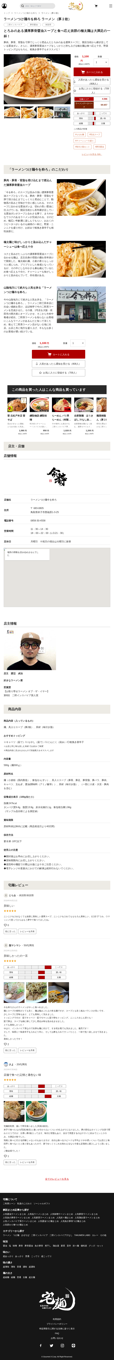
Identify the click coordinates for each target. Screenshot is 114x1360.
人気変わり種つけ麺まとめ (15, 1224)
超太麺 (32, 1277)
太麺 (25, 1277)
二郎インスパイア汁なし (61, 1235)
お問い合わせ (57, 1338)
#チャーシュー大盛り (84, 141)
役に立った (10, 931)
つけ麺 (16, 1235)
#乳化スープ (94, 134)
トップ (7, 13)
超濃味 (32, 1267)
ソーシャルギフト (42, 1203)
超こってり (46, 1256)
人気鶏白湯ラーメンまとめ (87, 1217)
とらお (12, 895)
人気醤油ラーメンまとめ (14, 1214)
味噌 (15, 1246)
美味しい (9, 905)
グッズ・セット (96, 1246)
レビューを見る (92, 154)
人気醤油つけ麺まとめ (48, 1221)
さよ (11, 1064)
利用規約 (57, 1319)
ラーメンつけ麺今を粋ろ (25, 13)
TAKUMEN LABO (82, 1235)
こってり (35, 1256)
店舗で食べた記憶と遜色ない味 (22, 1074)
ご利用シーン (9, 1203)
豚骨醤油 (29, 1246)
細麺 (13, 1277)
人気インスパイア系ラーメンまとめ (19, 1221)
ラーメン (7, 1235)
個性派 (84, 1246)
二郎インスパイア (39, 1235)
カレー (95, 1235)
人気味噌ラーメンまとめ (61, 1214)
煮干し (48, 1246)
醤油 (5, 1246)
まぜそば (25, 1235)
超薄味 (6, 1267)
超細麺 (6, 1277)
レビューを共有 (27, 931)
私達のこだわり (24, 1203)
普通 (27, 1256)
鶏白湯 (56, 1246)
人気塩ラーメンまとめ (38, 1214)
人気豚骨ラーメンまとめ (86, 1214)
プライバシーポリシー (57, 1324)
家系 (63, 1246)
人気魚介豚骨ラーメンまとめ (16, 1217)
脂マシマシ (15, 945)
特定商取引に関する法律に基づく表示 (57, 1328)
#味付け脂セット (82, 147)
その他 (103, 1235)
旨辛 (69, 1246)
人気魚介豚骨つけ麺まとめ (73, 1221)
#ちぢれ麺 (79, 134)
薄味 (13, 1267)
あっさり (19, 1256)
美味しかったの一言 (16, 955)
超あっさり (8, 1256)
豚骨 (21, 1246)
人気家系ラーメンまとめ (43, 1217)
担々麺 (76, 1246)
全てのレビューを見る (57, 1179)
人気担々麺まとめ (64, 1217)
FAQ (57, 1333)
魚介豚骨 (39, 1246)
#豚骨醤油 (99, 147)
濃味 (25, 1267)
